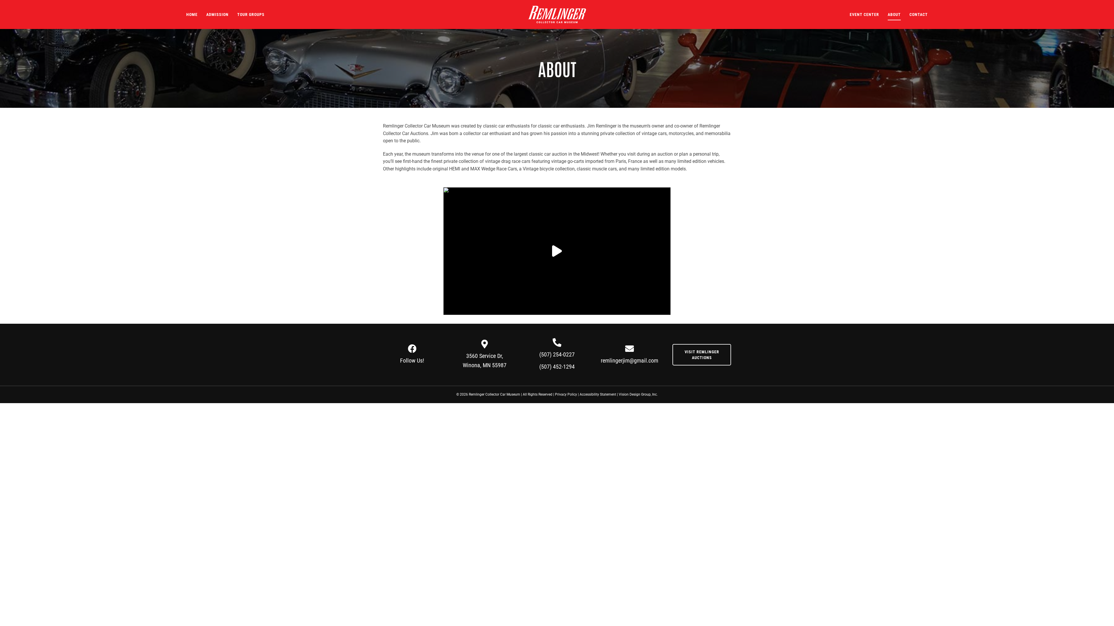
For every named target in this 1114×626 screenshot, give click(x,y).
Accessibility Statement (598, 394)
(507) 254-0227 (557, 354)
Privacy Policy (566, 394)
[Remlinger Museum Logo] (557, 8)
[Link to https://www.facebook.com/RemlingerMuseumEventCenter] (412, 348)
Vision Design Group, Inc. (638, 394)
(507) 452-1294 (557, 366)
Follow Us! (412, 360)
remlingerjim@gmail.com (629, 360)
